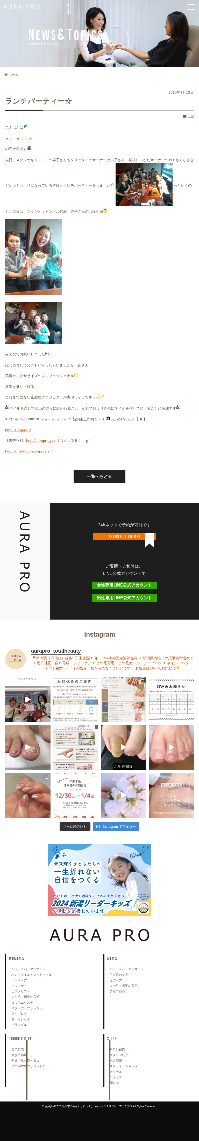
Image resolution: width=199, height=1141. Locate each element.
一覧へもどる (99, 476)
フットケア (19, 986)
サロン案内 (117, 1049)
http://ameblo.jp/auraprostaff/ (29, 451)
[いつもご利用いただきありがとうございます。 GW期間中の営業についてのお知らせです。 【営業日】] (171, 699)
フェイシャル (20, 1019)
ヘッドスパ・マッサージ (28, 969)
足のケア (116, 980)
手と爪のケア (119, 974)
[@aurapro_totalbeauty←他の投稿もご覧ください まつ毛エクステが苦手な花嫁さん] (123, 795)
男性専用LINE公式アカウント (124, 598)
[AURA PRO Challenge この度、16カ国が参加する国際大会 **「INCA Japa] (28, 699)
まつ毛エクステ (22, 1002)
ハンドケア (19, 980)
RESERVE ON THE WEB (124, 536)
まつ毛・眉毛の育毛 (25, 997)
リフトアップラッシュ (26, 1008)
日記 (191, 116)
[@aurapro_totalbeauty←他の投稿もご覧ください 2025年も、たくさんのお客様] (75, 795)
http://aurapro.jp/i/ (40, 441)
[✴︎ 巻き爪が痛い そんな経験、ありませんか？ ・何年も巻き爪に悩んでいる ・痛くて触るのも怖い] (28, 747)
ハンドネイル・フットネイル (31, 974)
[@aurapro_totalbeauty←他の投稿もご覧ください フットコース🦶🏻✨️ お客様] (171, 747)
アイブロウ (19, 1013)
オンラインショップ (124, 1066)
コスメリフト (20, 991)
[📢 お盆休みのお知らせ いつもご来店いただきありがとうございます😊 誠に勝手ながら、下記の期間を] (75, 699)
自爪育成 (17, 1049)
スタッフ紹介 (119, 1055)
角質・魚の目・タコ (25, 1060)
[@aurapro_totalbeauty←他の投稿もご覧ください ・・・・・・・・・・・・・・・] (75, 747)
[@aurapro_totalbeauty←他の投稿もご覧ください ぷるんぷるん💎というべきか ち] (28, 795)
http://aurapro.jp (18, 430)
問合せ (114, 1083)
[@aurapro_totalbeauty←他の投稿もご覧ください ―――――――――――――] (171, 795)
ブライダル (19, 1025)
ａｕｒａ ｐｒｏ (18, 138)
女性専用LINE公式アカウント (124, 585)
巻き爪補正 (19, 1055)
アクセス (116, 1077)
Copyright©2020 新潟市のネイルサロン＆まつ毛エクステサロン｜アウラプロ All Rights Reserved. (99, 1106)
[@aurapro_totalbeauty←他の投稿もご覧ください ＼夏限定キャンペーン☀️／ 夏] (123, 699)
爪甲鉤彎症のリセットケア (30, 1066)
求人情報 (116, 1060)
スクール (116, 1072)
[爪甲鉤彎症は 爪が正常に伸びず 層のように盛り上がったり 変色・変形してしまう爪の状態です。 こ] (123, 747)
